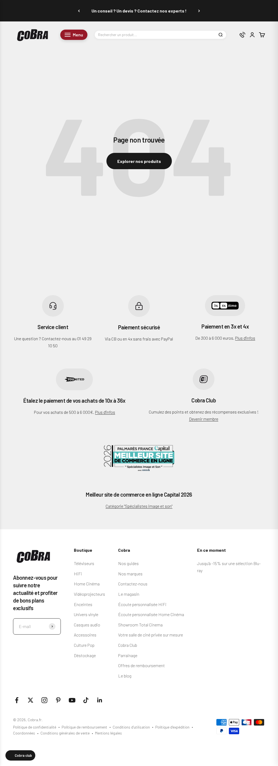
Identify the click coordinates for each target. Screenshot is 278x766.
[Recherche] (220, 34)
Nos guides (128, 563)
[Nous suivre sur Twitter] (30, 700)
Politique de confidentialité (34, 727)
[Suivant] (199, 11)
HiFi (78, 573)
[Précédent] (79, 11)
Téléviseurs (84, 563)
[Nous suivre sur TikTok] (86, 700)
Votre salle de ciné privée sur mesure (150, 634)
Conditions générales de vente (65, 733)
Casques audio (87, 624)
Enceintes (83, 604)
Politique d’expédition (172, 727)
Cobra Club (127, 645)
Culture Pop (84, 645)
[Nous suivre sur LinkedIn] (99, 700)
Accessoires (85, 634)
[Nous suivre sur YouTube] (72, 700)
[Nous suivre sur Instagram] (44, 700)
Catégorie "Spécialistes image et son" (139, 506)
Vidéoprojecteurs (89, 594)
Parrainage (127, 655)
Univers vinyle (86, 614)
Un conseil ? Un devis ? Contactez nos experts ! (139, 10)
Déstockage (85, 655)
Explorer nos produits (139, 161)
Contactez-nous (132, 583)
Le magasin (128, 594)
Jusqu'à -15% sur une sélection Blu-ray (229, 567)
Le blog (124, 675)
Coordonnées (24, 733)
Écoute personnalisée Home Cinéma (151, 614)
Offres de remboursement (141, 665)
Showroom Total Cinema (140, 624)
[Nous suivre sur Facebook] (16, 700)
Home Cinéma (87, 583)
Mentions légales (108, 733)
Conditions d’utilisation (131, 727)
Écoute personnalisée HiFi (142, 604)
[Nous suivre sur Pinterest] (58, 700)
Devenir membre (203, 418)
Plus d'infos (245, 338)
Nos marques (130, 573)
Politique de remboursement (84, 727)
